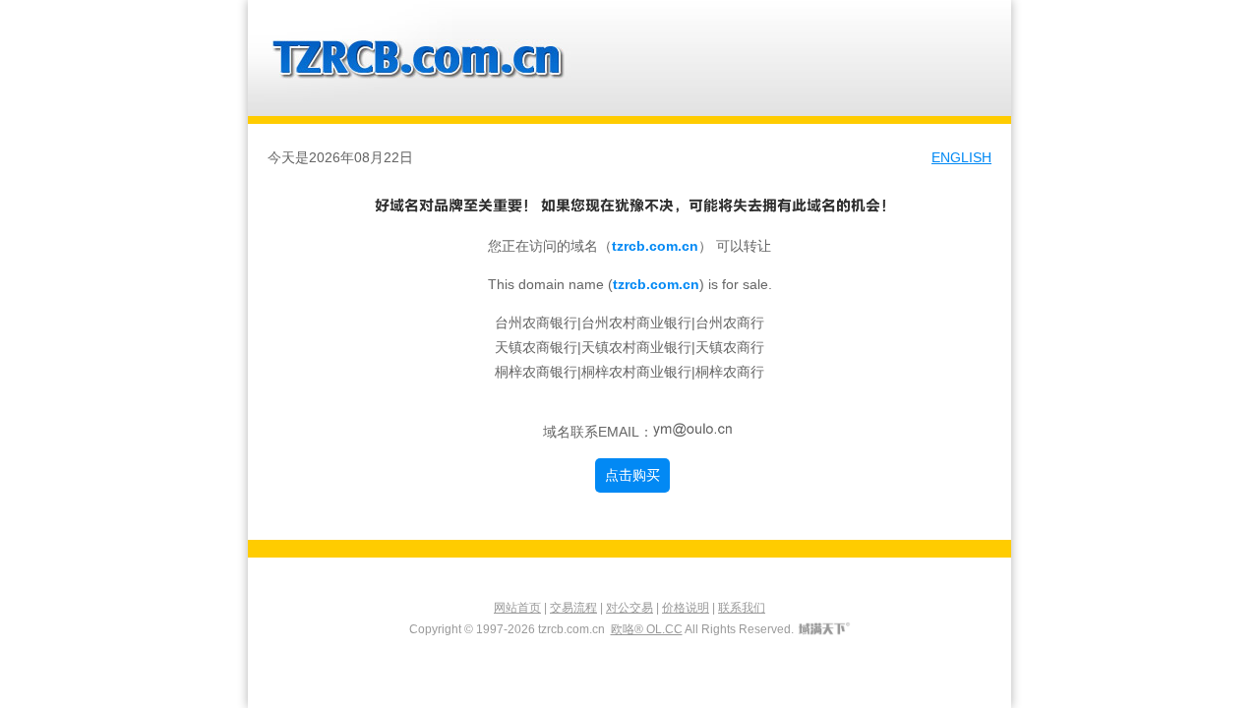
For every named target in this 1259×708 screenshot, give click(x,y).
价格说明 (685, 608)
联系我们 (741, 608)
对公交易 (629, 608)
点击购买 (632, 475)
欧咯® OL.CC (647, 629)
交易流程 (573, 608)
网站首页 (517, 608)
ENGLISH (961, 157)
